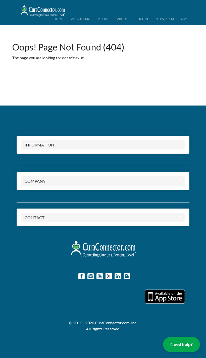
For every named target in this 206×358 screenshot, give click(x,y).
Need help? (181, 344)
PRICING (104, 19)
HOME (58, 19)
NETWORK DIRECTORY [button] (171, 19)
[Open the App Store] (164, 296)
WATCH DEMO (80, 19)
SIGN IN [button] (143, 19)
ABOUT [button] (122, 19)
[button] (70, 6)
